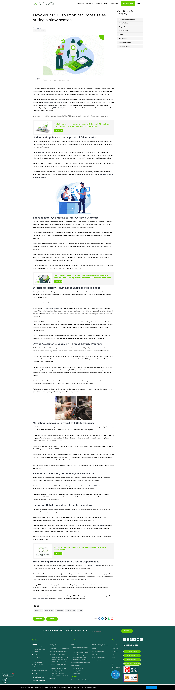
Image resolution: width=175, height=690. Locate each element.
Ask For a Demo (128, 3)
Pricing (106, 3)
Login (138, 3)
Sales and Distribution (79, 657)
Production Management (80, 655)
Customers (115, 651)
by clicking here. (91, 687)
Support (121, 34)
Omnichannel (38, 647)
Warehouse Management (80, 648)
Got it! (152, 687)
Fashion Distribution (39, 649)
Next (52, 619)
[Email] (112, 619)
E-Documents (97, 660)
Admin (38, 78)
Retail (80, 610)
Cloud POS (38, 610)
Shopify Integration (57, 671)
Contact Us (114, 3)
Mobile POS (59, 610)
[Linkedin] (103, 619)
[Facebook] (99, 619)
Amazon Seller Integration (60, 657)
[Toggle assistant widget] (4, 680)
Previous (38, 619)
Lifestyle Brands (38, 664)
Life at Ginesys (116, 667)
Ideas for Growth (39, 31)
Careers (114, 654)
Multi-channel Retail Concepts (127, 19)
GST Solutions (123, 38)
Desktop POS (77, 671)
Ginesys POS (49, 610)
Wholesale (37, 652)
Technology (115, 648)
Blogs (113, 658)
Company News (123, 27)
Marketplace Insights (124, 46)
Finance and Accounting (80, 659)
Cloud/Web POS (78, 668)
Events (114, 661)
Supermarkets (38, 667)
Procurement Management (81, 652)
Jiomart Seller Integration (59, 664)
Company (97, 3)
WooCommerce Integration (60, 676)
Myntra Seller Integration (59, 659)
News (113, 664)
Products (88, 3)
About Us (114, 645)
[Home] (43, 2)
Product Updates (123, 23)
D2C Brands (37, 657)
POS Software (71, 610)
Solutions (80, 3)
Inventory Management (80, 650)
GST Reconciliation (99, 658)
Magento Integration (58, 673)
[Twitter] (106, 619)
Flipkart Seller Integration (59, 662)
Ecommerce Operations (125, 42)
